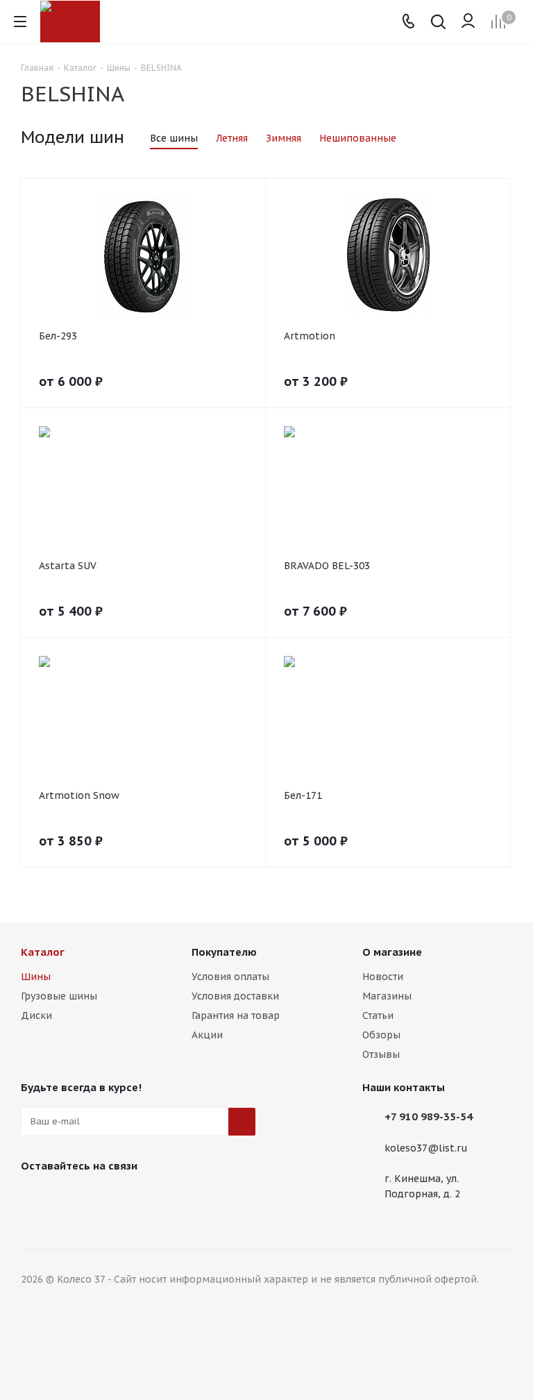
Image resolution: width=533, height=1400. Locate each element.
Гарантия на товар (236, 1015)
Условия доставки (235, 996)
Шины (36, 976)
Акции (207, 1035)
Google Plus (139, 1198)
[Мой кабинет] (468, 21)
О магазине (392, 952)
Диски (36, 1015)
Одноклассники (104, 1198)
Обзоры (381, 1035)
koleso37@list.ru (426, 1148)
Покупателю (224, 952)
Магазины (387, 996)
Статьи (378, 1015)
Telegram (69, 1198)
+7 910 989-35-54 (428, 1116)
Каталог (43, 952)
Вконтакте (35, 1198)
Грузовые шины (59, 996)
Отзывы (381, 1054)
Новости (382, 976)
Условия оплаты (230, 976)
